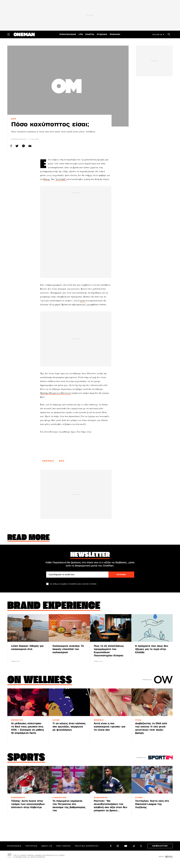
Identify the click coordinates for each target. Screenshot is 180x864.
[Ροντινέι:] (110, 780)
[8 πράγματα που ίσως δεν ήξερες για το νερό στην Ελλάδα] (152, 628)
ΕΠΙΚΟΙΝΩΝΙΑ (14, 846)
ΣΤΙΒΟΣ (139, 797)
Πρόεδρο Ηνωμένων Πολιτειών (55, 392)
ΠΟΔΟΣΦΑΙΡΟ (18, 797)
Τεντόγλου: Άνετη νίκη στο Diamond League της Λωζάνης (152, 804)
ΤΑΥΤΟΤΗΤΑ (31, 846)
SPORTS (26, 758)
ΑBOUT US (47, 846)
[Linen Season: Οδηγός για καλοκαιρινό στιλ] (28, 628)
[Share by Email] (30, 146)
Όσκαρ (46, 179)
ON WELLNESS (39, 680)
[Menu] (8, 34)
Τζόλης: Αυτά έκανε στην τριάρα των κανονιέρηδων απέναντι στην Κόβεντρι (28, 804)
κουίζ (83, 300)
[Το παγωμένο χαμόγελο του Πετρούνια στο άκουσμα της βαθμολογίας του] (69, 780)
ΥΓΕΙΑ (138, 720)
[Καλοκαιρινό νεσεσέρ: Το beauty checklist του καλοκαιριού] (69, 628)
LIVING (56, 720)
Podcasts (115, 34)
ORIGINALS (48, 461)
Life (81, 34)
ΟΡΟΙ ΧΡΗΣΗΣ (63, 846)
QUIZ (13, 119)
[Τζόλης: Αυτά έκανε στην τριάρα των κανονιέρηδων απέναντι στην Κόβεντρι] (28, 780)
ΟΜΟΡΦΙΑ (99, 720)
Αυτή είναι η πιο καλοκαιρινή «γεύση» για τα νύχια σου (109, 726)
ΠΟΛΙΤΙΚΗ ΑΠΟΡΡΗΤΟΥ (87, 846)
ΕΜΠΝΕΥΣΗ (17, 720)
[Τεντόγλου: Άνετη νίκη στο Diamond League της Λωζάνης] (152, 780)
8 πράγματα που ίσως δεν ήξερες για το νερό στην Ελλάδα (151, 649)
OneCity (89, 34)
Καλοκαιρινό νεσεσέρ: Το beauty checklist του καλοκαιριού (68, 649)
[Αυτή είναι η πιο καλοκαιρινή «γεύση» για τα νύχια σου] (110, 702)
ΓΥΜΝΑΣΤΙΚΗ (59, 797)
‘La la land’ (60, 179)
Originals (102, 34)
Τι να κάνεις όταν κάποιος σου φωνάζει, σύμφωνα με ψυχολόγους (69, 726)
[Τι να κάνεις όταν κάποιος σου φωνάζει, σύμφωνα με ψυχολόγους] (69, 702)
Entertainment (68, 34)
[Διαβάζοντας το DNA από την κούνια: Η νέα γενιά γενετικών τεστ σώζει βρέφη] (152, 702)
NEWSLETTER (160, 846)
